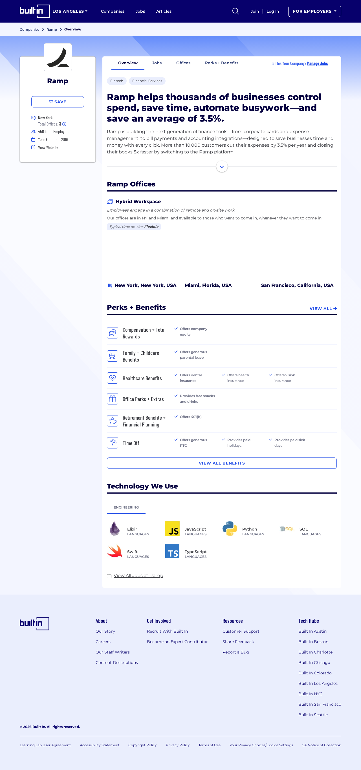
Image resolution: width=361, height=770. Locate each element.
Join (255, 11)
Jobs (140, 11)
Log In (273, 11)
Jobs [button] (157, 62)
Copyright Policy (142, 745)
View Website (48, 147)
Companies (112, 11)
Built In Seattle (313, 714)
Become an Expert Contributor (177, 641)
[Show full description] (222, 166)
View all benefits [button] (222, 463)
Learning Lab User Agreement (45, 745)
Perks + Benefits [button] (221, 62)
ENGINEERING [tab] (126, 507)
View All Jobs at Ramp (138, 575)
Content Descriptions (117, 662)
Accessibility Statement (100, 745)
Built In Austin (312, 631)
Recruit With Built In (167, 631)
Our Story (105, 631)
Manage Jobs (317, 63)
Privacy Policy (178, 745)
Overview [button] (128, 62)
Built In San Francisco (319, 704)
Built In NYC (310, 693)
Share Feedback (238, 641)
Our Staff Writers (113, 652)
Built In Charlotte (315, 652)
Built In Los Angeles (318, 683)
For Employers (313, 11)
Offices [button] (183, 62)
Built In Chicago (314, 662)
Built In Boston (313, 641)
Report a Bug (236, 652)
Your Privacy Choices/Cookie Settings (261, 745)
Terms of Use (210, 745)
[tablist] (222, 507)
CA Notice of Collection (321, 745)
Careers (103, 641)
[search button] (236, 11)
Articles (163, 11)
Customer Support (241, 631)
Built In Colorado (315, 673)
